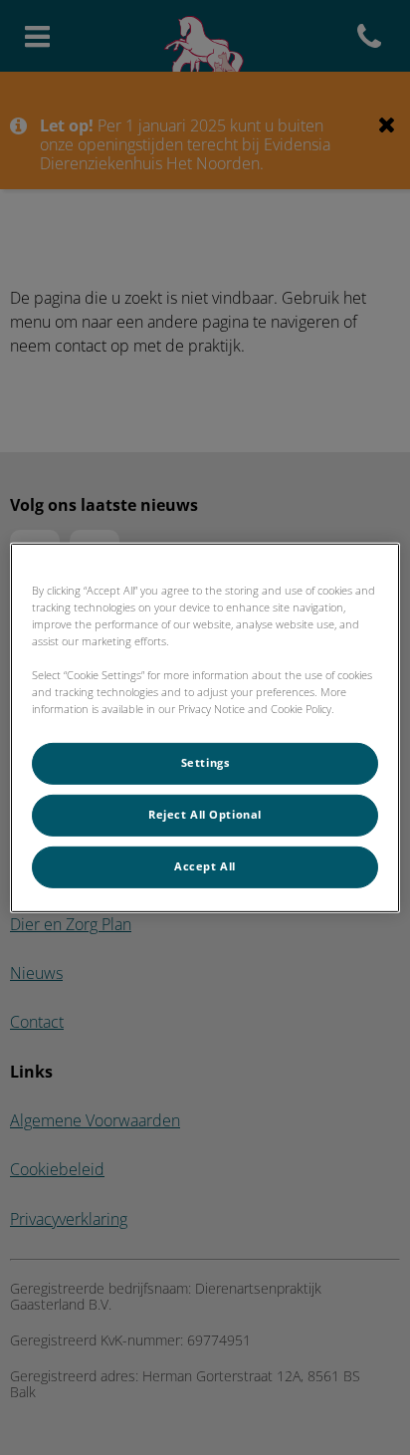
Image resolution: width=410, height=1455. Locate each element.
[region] (204, 727)
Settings (205, 763)
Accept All (205, 866)
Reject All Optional (205, 815)
